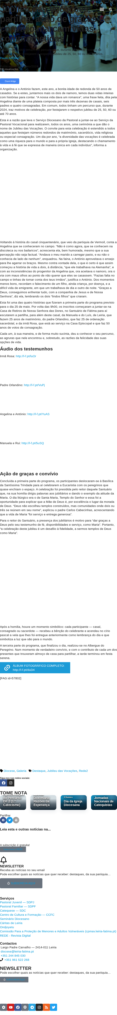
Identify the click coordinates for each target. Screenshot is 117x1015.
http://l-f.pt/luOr (26, 356)
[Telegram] (32, 1007)
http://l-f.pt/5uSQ (33, 443)
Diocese (9, 770)
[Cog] (3, 1007)
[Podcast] (25, 1007)
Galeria (21, 770)
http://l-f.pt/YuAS (38, 414)
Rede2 (83, 770)
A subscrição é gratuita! (15, 845)
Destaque (39, 770)
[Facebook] (3, 782)
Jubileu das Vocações (62, 770)
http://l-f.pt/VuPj (34, 385)
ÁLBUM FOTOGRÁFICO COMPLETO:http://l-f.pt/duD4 (38, 667)
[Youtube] (10, 1007)
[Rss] (46, 1007)
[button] (101, 9)
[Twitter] (53, 1007)
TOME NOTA (13, 792)
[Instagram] (10, 782)
